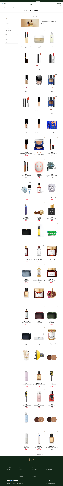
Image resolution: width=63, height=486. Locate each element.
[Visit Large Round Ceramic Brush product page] (51, 369)
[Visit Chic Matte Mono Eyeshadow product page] (51, 286)
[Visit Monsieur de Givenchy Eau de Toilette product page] (51, 30)
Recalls (33, 474)
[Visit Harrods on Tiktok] (52, 480)
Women (17, 7)
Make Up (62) (8, 21)
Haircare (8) (7, 25)
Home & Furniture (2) (8, 30)
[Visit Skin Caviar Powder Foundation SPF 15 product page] (39, 138)
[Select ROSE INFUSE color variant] (37, 65)
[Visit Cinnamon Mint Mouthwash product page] (51, 389)
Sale (6, 18)
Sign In (58, 3)
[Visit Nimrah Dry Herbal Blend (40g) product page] (51, 327)
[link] (30, 23)
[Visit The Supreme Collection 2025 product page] (51, 117)
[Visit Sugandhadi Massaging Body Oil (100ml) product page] (26, 244)
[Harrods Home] (31, 4)
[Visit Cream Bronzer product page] (51, 348)
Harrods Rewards (34, 467)
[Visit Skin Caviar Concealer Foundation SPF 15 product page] (51, 73)
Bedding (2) (7, 28)
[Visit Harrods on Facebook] (49, 480)
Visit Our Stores (57, 7)
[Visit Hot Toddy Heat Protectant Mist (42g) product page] (39, 389)
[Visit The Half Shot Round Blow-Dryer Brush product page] (39, 223)
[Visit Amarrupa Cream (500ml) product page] (39, 286)
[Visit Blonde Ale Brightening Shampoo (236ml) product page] (26, 369)
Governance (47, 474)
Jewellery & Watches (31, 7)
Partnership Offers (34, 469)
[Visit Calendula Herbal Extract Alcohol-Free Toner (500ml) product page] (39, 265)
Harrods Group (47, 467)
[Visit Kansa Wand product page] (39, 202)
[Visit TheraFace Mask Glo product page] (39, 160)
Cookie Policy (34, 476)
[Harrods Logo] (31, 459)
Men (21, 7)
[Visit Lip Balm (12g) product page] (39, 30)
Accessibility (8, 483)
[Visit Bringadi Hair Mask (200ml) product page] (51, 265)
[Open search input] (57, 5)
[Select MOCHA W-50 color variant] (37, 152)
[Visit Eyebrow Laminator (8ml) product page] (26, 51)
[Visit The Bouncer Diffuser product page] (39, 348)
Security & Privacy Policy (20, 483)
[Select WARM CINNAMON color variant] (50, 109)
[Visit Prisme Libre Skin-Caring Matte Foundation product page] (39, 95)
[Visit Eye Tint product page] (26, 73)
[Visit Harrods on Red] (54, 480)
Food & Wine (47, 7)
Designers (4, 7)
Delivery (21, 467)
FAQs (33, 471)
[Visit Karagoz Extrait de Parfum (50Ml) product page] (51, 202)
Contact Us (33, 472)
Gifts (52, 7)
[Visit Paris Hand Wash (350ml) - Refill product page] (26, 348)
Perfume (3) (7, 26)
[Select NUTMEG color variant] (51, 109)
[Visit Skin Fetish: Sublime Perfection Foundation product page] (26, 286)
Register (60, 3)
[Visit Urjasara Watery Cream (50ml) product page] (51, 244)
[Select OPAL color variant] (52, 87)
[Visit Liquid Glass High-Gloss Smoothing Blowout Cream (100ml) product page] (26, 410)
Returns (21, 469)
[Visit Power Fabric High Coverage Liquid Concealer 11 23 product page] (26, 160)
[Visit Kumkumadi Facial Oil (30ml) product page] (39, 181)
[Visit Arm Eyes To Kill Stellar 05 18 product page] (39, 73)
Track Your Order (22, 471)
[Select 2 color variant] (23, 87)
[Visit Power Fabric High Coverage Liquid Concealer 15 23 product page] (51, 138)
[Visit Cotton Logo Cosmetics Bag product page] (51, 223)
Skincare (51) (7, 23)
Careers (46, 471)
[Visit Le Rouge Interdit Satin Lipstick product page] (39, 51)
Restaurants (8, 471)
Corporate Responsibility (48, 469)
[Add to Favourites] (32, 30)
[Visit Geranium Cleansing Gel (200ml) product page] (26, 307)
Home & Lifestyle (40, 7)
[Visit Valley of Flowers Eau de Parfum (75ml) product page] (39, 244)
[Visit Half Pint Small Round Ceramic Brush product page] (26, 389)
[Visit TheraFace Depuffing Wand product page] (26, 202)
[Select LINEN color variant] (51, 87)
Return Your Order (22, 472)
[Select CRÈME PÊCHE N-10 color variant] (40, 152)
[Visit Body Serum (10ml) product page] (26, 432)
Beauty (25, 7)
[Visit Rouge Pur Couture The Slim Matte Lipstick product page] (26, 30)
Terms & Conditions (13, 483)
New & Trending (11, 7)
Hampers (21, 474)
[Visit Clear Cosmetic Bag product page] (26, 223)
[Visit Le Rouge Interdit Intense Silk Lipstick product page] (51, 51)
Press (46, 472)
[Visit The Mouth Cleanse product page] (39, 327)
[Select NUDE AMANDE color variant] (36, 65)
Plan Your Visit (9, 467)
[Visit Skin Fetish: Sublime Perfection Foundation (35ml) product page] (51, 432)
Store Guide (8, 469)
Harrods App (21, 476)
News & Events (9, 472)
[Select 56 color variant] (26, 87)
